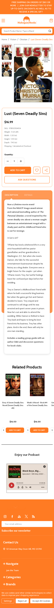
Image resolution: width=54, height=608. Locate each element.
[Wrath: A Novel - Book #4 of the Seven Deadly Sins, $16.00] (37, 385)
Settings (8, 600)
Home (4, 39)
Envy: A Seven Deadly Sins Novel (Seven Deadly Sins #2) (13, 405)
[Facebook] (12, 516)
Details (28, 195)
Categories (13, 577)
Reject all (22, 600)
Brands (11, 584)
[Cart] (51, 20)
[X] (26, 516)
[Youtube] (19, 516)
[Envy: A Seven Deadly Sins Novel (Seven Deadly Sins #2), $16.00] (13, 385)
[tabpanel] (13, 404)
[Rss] (33, 516)
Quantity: (8, 154)
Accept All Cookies (41, 600)
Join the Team (12, 570)
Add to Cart (17, 170)
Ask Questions (27, 179)
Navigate (12, 564)
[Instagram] (5, 516)
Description (11, 195)
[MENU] (3, 20)
